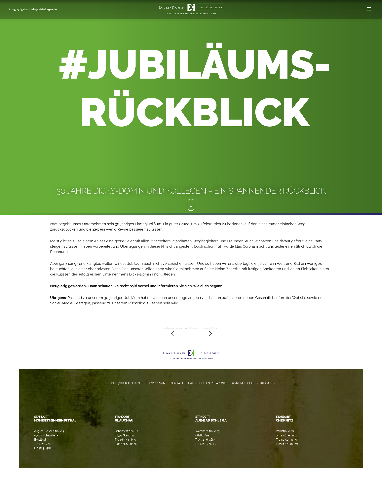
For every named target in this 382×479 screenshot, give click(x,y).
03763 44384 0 (126, 439)
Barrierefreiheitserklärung (253, 383)
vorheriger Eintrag (173, 328)
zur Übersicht (192, 328)
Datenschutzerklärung (207, 383)
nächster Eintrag (210, 328)
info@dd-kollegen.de (44, 9)
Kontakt (177, 383)
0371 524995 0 (288, 439)
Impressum (157, 383)
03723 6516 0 (45, 444)
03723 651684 (206, 439)
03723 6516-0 (20, 9)
